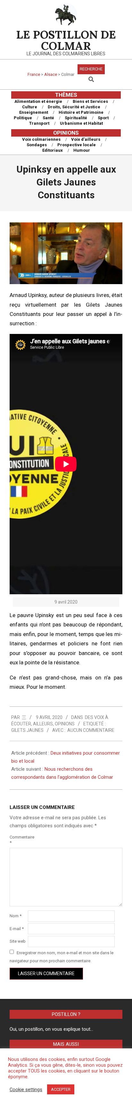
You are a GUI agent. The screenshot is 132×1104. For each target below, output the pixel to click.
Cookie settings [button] (26, 1089)
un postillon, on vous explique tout (54, 1029)
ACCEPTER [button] (60, 1089)
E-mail (17, 928)
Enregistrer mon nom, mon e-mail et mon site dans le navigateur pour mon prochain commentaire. (61, 956)
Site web (18, 941)
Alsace (50, 74)
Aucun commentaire (90, 730)
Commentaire (18, 840)
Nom (15, 915)
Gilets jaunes (27, 730)
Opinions (65, 723)
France (34, 74)
